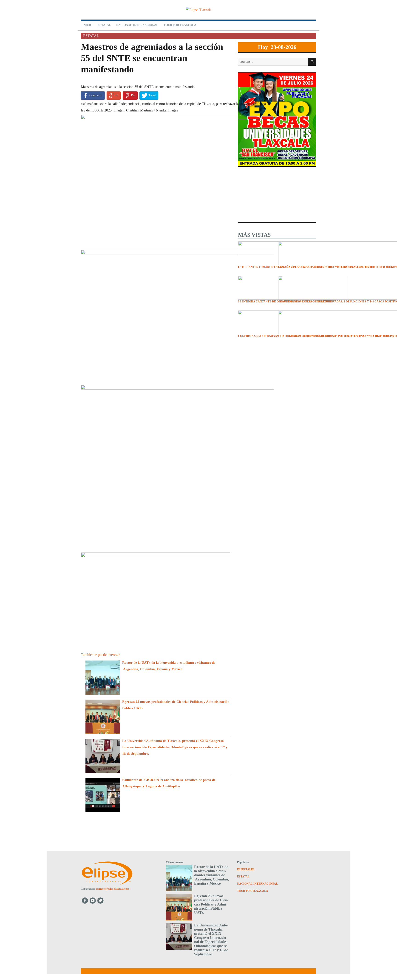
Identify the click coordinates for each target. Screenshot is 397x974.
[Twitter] (101, 900)
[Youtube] (93, 900)
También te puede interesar (100, 655)
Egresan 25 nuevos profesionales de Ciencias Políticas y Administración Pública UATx (211, 904)
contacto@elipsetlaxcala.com (112, 888)
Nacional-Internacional (137, 25)
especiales (246, 869)
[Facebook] (85, 900)
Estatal (104, 25)
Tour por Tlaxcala (180, 25)
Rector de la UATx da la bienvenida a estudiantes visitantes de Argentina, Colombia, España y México (211, 875)
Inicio (87, 25)
